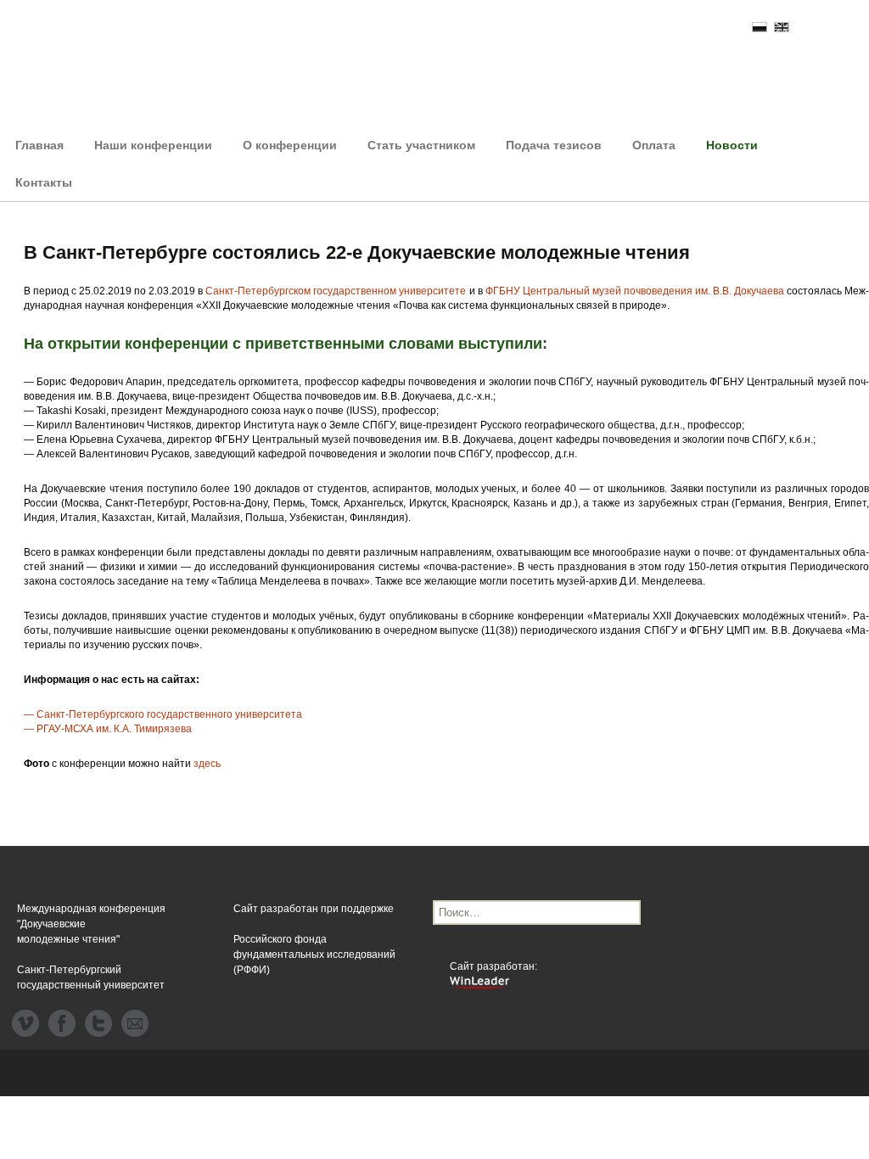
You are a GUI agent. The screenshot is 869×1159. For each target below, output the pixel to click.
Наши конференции (153, 145)
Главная (39, 145)
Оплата (654, 145)
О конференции (290, 145)
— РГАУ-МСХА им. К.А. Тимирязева (108, 729)
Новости (732, 145)
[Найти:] (537, 912)
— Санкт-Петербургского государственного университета (163, 714)
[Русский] (759, 27)
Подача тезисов (554, 145)
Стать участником (421, 145)
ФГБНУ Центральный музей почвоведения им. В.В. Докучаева (634, 291)
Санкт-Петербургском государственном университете (335, 291)
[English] (781, 27)
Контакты (43, 182)
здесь (207, 764)
